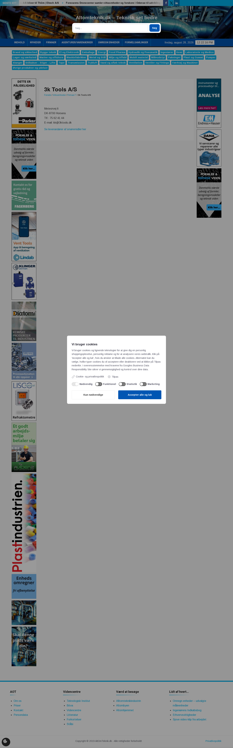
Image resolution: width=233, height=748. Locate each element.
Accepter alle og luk (140, 394)
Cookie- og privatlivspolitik (90, 376)
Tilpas (115, 376)
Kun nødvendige (93, 394)
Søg (154, 28)
